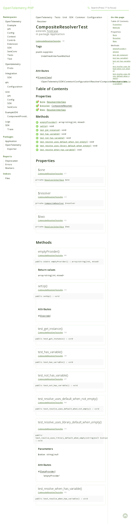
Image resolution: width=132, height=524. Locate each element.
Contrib (11, 40)
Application (11, 141)
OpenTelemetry (13, 21)
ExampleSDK (11, 112)
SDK (9, 47)
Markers (9, 168)
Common (80, 17)
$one (42, 101)
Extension (12, 44)
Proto (10, 68)
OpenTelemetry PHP (18, 8)
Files (7, 178)
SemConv (12, 51)
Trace (10, 129)
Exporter (12, 149)
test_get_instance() (50, 130)
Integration (11, 73)
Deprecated (11, 160)
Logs (7, 121)
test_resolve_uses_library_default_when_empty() (65, 145)
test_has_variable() (50, 134)
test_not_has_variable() (52, 138)
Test (9, 58)
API (9, 29)
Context (11, 36)
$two (42, 109)
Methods (116, 28)
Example (11, 25)
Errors (8, 164)
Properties (117, 24)
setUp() (44, 126)
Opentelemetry (12, 64)
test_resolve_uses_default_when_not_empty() (64, 141)
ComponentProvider (18, 116)
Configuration (14, 86)
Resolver (41, 21)
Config (10, 32)
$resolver (45, 105)
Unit (7, 92)
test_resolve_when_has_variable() (58, 149)
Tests (10, 55)
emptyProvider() (48, 122)
